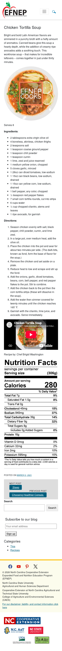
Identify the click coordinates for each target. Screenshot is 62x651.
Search (8, 501)
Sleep (15, 487)
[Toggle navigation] (44, 11)
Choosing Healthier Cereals (28, 495)
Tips (12, 546)
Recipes (15, 550)
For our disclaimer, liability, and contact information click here (30, 605)
